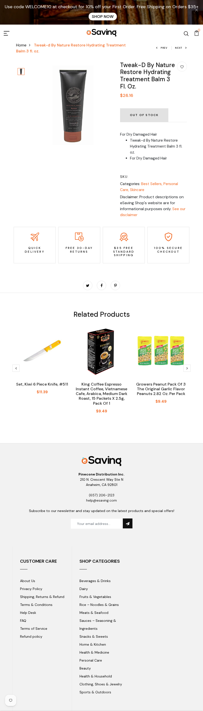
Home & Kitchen (92, 644)
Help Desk (28, 612)
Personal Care (90, 660)
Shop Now (103, 16)
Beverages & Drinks (95, 581)
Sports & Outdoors (95, 692)
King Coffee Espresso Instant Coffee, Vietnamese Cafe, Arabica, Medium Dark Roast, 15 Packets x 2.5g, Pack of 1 (101, 394)
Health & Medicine (94, 652)
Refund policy (31, 636)
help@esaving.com (101, 500)
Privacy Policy (31, 589)
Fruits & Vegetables (95, 596)
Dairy (83, 589)
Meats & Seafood (93, 612)
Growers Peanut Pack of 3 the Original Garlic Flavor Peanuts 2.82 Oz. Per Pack (161, 389)
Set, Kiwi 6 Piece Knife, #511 (42, 384)
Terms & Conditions (36, 604)
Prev (164, 47)
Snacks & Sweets (93, 636)
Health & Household (95, 676)
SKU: (124, 176)
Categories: (130, 183)
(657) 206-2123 (101, 495)
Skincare (137, 189)
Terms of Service (33, 628)
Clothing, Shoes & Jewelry (100, 684)
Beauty (85, 668)
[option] (21, 72)
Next (178, 47)
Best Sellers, (152, 183)
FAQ (23, 620)
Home (21, 45)
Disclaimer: (129, 197)
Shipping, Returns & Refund (42, 596)
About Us (27, 581)
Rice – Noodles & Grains (99, 604)
